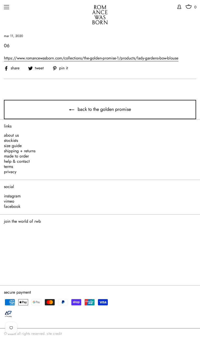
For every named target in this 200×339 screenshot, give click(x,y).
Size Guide (13, 145)
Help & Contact (17, 161)
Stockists (11, 140)
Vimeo (9, 201)
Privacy (10, 171)
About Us (11, 135)
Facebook (12, 206)
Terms (8, 166)
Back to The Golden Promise (103, 109)
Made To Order (16, 156)
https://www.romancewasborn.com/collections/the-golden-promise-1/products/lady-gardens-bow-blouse (91, 58)
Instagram (12, 196)
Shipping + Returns (19, 151)
